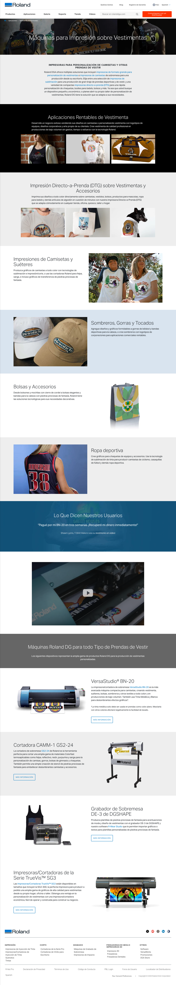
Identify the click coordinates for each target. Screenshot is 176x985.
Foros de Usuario (129, 969)
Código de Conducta (86, 969)
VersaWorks (145, 952)
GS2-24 (45, 750)
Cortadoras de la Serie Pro (52, 949)
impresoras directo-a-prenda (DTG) (92, 85)
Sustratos (10, 958)
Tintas (8, 960)
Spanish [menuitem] (165, 5)
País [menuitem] (157, 5)
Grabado (78, 945)
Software (144, 949)
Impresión (10, 945)
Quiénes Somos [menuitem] (107, 5)
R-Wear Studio (115, 826)
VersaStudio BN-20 (139, 687)
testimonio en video (105, 533)
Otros (143, 945)
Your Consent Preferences (122, 976)
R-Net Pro (10, 969)
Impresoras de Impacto (84, 955)
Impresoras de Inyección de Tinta (20, 949)
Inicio (5, 20)
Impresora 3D (113, 951)
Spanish (9, 975)
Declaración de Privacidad (34, 969)
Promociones (146, 955)
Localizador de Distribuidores (158, 969)
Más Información (102, 720)
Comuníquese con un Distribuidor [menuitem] (157, 14)
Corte (43, 945)
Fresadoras (112, 954)
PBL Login (109, 969)
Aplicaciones (12, 21)
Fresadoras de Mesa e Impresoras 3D (118, 946)
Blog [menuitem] (121, 5)
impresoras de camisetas (92, 75)
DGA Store (145, 958)
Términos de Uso (61, 969)
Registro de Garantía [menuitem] (137, 5)
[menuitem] (11, 14)
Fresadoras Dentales (116, 957)
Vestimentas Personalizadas (29, 21)
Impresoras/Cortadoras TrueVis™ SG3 (36, 883)
